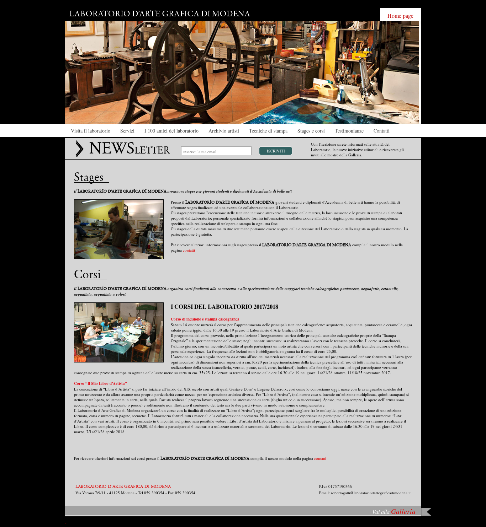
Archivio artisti (223, 130)
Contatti (382, 130)
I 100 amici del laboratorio (171, 130)
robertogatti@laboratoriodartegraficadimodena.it (371, 492)
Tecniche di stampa (268, 130)
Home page (400, 15)
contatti (189, 250)
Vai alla (394, 511)
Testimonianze (349, 130)
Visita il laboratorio (90, 130)
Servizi (127, 130)
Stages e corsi (311, 130)
